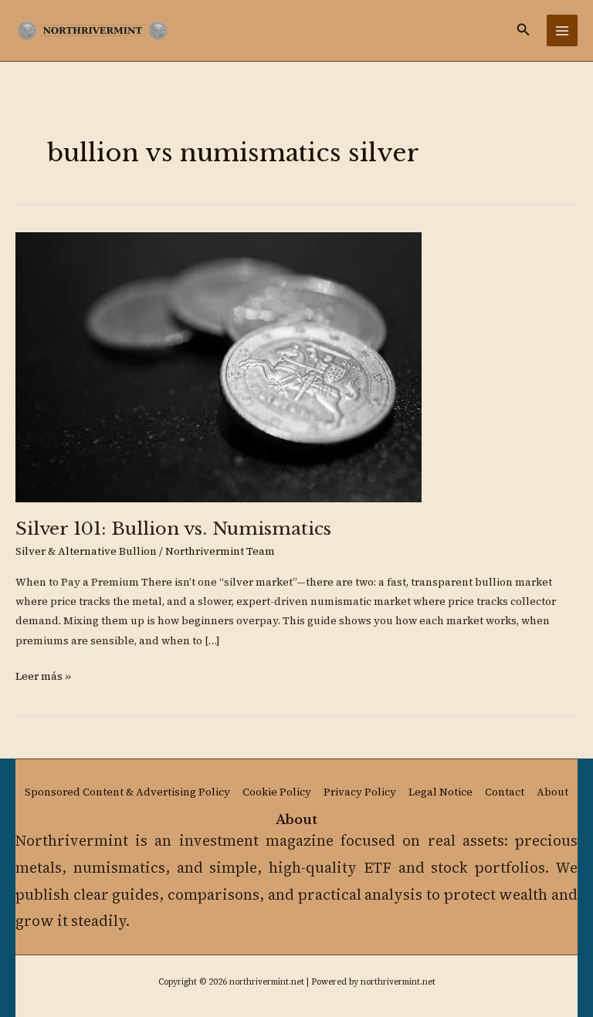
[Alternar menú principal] (562, 30)
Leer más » (43, 675)
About (552, 792)
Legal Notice (440, 792)
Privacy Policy (360, 792)
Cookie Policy (276, 792)
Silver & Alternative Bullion (86, 551)
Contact (504, 792)
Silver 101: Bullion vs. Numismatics (173, 528)
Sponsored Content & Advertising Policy (127, 792)
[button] (523, 30)
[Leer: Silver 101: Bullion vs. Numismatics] (218, 366)
